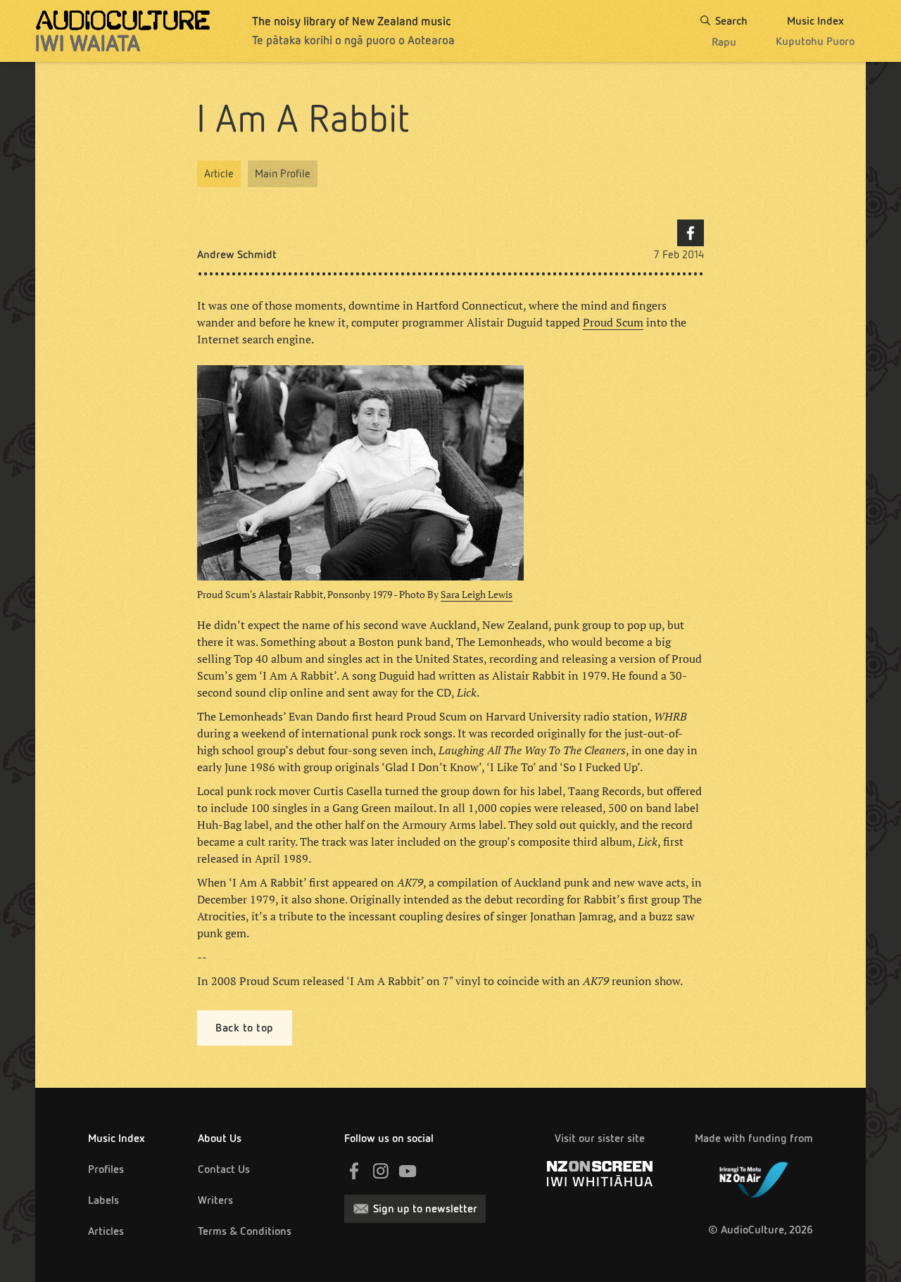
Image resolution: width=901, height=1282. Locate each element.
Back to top (244, 1027)
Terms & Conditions (244, 1231)
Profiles (106, 1169)
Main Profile (282, 173)
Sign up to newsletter (425, 1208)
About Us (219, 1138)
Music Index (116, 1138)
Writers (215, 1200)
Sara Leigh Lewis (476, 594)
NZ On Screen (600, 1173)
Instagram (381, 1171)
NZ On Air (754, 1177)
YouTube (407, 1171)
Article (219, 173)
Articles (106, 1231)
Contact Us (224, 1169)
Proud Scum (613, 322)
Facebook (690, 233)
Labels (103, 1200)
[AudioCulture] (123, 31)
